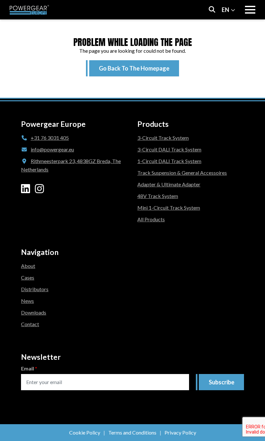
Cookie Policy (84, 432)
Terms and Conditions (132, 432)
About (28, 266)
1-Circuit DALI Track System (169, 161)
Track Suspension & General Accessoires (182, 173)
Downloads (33, 312)
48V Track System (157, 196)
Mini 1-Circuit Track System (168, 207)
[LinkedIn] (25, 188)
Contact (30, 324)
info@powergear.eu (52, 149)
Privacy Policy (180, 432)
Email (29, 368)
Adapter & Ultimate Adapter (168, 184)
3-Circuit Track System (163, 138)
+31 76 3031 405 (50, 138)
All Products (151, 219)
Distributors (34, 289)
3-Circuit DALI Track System (169, 149)
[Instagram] (39, 188)
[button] (134, 68)
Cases (27, 277)
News (27, 301)
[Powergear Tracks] (29, 10)
